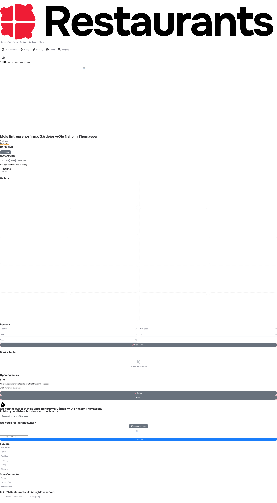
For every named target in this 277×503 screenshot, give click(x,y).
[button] (3, 160)
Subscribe (138, 439)
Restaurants (7, 155)
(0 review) (6, 146)
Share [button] (12, 160)
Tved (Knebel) (21, 165)
